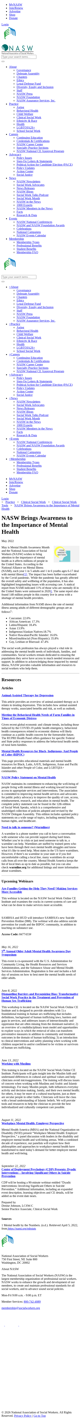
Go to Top (40, 1415)
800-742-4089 (32, 1301)
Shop (12, 14)
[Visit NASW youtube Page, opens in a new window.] (25, 1324)
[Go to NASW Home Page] (29, 42)
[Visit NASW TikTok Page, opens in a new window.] (8, 1409)
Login (5, 24)
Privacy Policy (23, 1415)
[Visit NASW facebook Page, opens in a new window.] (3, 1324)
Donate (13, 18)
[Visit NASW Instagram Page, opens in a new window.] (36, 1395)
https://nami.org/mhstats (22, 1228)
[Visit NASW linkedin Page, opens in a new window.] (12, 1324)
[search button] (3, 61)
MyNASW (15, 4)
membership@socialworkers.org (21, 1308)
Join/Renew (16, 8)
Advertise (15, 11)
